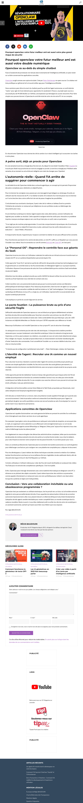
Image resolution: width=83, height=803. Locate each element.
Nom (11, 618)
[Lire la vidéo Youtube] (41, 23)
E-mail (33, 618)
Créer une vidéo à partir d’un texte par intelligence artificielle (66, 571)
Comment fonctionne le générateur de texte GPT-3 (16, 571)
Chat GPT (58, 242)
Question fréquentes (32, 801)
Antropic (49, 242)
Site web (54, 618)
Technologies (60, 566)
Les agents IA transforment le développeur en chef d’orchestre (40, 768)
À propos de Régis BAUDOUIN (36, 792)
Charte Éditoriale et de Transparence (37, 795)
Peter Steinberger (49, 80)
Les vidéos (8, 566)
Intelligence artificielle (13, 564)
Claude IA (72, 166)
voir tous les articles (29, 535)
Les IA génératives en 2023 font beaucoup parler (40, 571)
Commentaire (13, 592)
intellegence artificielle (13, 515)
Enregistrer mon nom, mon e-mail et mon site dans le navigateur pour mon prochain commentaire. (39, 626)
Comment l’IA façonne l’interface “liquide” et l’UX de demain (40, 773)
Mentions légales (31, 798)
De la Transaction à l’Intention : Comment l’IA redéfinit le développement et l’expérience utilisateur (40, 780)
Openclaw (9, 80)
